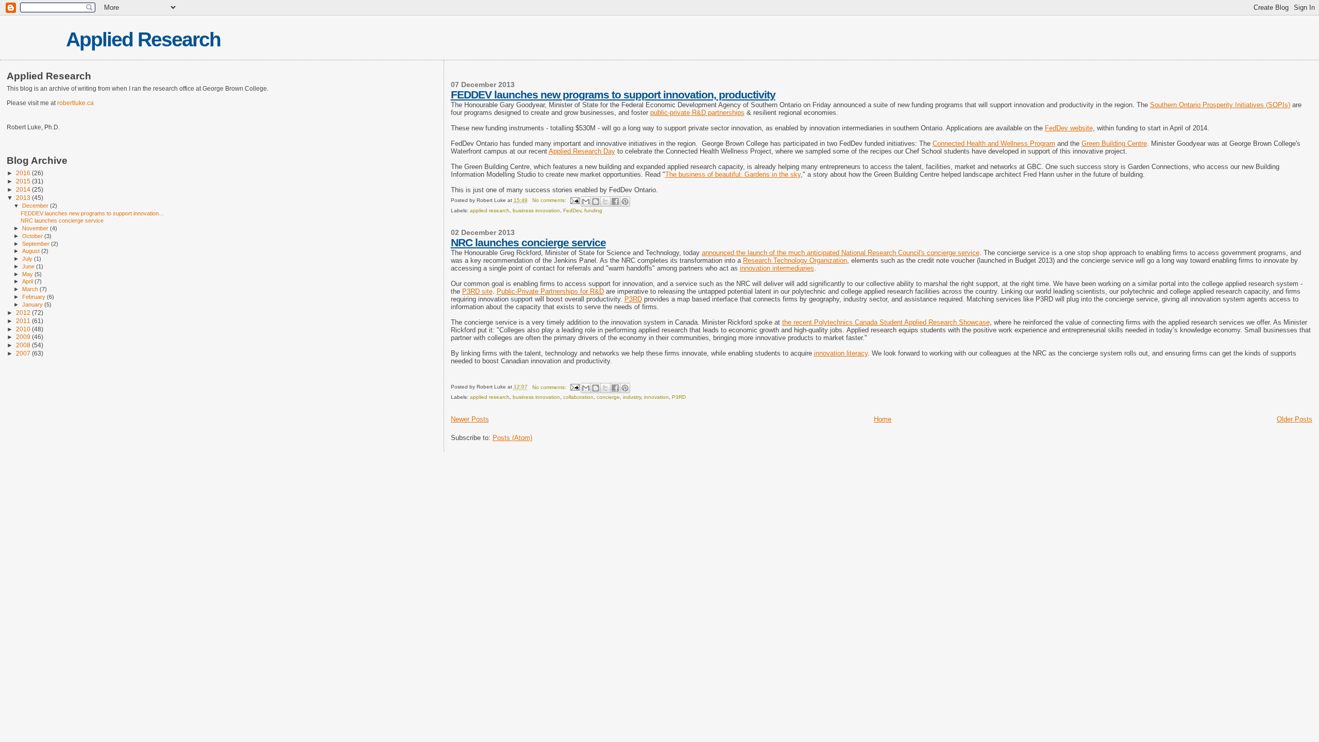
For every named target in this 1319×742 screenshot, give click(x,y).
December (36, 206)
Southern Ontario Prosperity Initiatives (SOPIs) (1220, 105)
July (28, 259)
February (34, 297)
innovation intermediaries (777, 268)
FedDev (572, 210)
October (33, 236)
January (33, 304)
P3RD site (477, 291)
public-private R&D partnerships (697, 112)
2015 (24, 181)
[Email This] (586, 201)
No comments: (550, 200)
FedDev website (1069, 128)
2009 (24, 336)
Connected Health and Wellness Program (994, 143)
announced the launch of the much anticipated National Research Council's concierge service (840, 253)
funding (593, 210)
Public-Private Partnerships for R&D (550, 291)
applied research (490, 210)
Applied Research (143, 39)
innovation (656, 397)
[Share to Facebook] (615, 201)
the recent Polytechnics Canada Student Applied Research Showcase (886, 322)
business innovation (536, 210)
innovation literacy (841, 353)
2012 (24, 312)
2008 (24, 345)
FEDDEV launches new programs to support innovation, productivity (613, 94)
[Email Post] (574, 200)
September (36, 244)
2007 (24, 353)
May (28, 274)
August (31, 251)
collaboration (578, 397)
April (28, 281)
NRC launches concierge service (528, 242)
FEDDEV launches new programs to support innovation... (92, 213)
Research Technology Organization (795, 260)
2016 (24, 173)
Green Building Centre (1114, 143)
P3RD (633, 299)
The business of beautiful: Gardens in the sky (733, 174)
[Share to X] (605, 201)
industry (632, 397)
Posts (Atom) (512, 438)
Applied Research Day (582, 151)
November (36, 228)
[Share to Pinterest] (625, 201)
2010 (24, 329)
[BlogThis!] (595, 201)
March (31, 289)
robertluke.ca (75, 103)
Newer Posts (470, 419)
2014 (24, 189)
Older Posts (1294, 419)
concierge (608, 397)
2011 (24, 320)
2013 (24, 197)
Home (882, 419)
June (29, 266)
